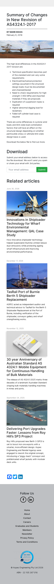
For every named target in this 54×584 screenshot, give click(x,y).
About (27, 514)
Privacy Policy (27, 538)
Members (27, 530)
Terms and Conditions (27, 542)
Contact (27, 518)
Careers (27, 522)
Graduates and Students (27, 526)
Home (27, 510)
